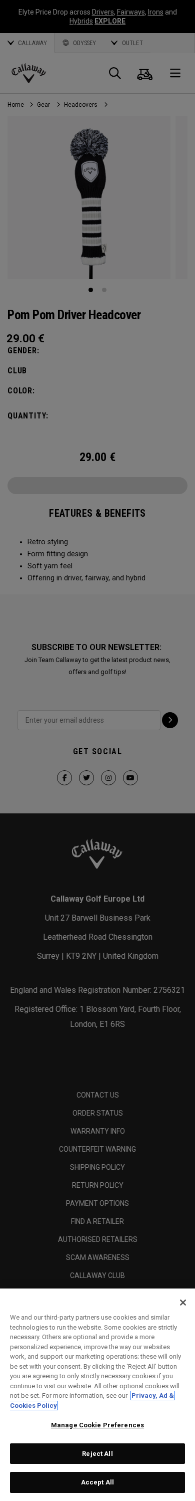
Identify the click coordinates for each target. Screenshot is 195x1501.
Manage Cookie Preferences (97, 1425)
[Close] (183, 1303)
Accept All (97, 1482)
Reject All (97, 1453)
